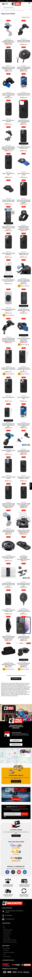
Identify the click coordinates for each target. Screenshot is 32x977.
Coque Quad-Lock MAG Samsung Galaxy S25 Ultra (8, 228)
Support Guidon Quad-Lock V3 (8, 451)
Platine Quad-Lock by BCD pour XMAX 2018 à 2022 (23, 585)
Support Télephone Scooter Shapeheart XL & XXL (23, 281)
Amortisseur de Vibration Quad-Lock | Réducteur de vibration (8, 42)
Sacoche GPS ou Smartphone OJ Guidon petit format (8, 664)
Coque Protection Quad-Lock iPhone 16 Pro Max (24, 122)
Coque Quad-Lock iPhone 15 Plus (23, 254)
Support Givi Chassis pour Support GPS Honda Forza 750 (23, 531)
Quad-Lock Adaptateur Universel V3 (8, 310)
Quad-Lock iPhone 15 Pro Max (8, 121)
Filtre (30, 485)
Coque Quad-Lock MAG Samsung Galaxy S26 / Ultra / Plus (8, 68)
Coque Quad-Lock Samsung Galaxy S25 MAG (24, 310)
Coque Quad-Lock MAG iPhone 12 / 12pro (23, 477)
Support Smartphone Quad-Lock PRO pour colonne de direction (8, 340)
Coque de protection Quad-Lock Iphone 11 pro (8, 425)
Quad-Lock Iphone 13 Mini (24, 398)
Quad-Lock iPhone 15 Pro (8, 174)
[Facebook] (7, 872)
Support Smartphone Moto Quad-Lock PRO (23, 41)
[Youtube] (19, 872)
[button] (16, 740)
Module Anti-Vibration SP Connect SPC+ (8, 557)
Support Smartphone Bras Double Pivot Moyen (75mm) (8, 638)
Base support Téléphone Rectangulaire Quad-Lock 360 (23, 558)
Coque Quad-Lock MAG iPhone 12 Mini (8, 610)
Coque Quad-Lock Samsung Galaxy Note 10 (23, 369)
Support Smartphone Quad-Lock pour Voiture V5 (23, 664)
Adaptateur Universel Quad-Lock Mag (8, 280)
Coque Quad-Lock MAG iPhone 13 (8, 254)
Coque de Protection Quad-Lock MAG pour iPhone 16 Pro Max (8, 505)
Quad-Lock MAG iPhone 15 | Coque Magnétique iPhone (23, 201)
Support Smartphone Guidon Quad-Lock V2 (23, 94)
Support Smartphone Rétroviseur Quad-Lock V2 (23, 425)
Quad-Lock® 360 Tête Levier (23, 174)
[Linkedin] (25, 872)
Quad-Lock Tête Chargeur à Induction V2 (23, 611)
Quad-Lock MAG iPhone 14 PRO (8, 477)
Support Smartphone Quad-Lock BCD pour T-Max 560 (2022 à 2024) (8, 148)
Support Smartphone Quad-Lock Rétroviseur (23, 340)
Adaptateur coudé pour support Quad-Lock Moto (8, 531)
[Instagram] (13, 872)
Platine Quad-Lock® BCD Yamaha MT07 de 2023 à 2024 (24, 452)
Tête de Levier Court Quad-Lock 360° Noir (8, 201)
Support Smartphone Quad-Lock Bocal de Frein (8, 95)
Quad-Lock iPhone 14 (8, 397)
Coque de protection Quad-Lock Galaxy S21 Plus (8, 585)
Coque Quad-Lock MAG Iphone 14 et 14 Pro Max (8, 368)
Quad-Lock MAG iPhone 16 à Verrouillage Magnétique (23, 505)
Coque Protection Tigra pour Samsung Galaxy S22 (24, 638)
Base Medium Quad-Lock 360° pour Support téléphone (23, 228)
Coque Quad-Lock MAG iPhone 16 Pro (23, 147)
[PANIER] (29, 4)
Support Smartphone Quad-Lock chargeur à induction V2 (23, 68)
